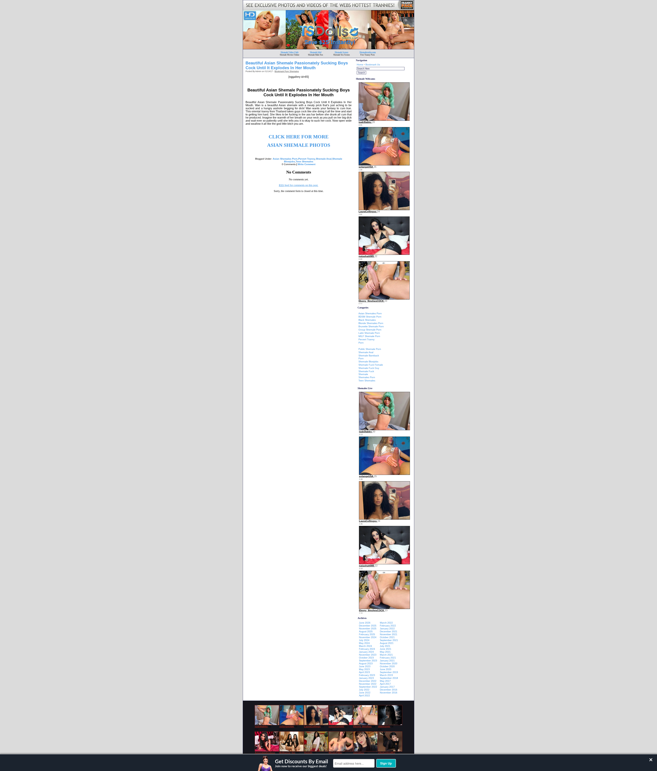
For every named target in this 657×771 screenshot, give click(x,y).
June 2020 (385, 669)
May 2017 (385, 681)
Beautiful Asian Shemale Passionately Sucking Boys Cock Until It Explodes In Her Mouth (297, 65)
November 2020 (388, 663)
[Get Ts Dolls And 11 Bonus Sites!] (328, 48)
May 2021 (385, 651)
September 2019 (389, 672)
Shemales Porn (366, 377)
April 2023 (364, 672)
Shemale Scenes (341, 52)
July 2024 (364, 640)
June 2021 (385, 649)
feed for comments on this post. (298, 185)
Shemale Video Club (290, 52)
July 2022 (364, 689)
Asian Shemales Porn (285, 158)
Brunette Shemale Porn (371, 326)
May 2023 (364, 669)
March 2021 (386, 654)
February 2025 (367, 634)
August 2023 (366, 663)
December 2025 (367, 625)
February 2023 (367, 675)
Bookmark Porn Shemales (287, 71)
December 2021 (388, 631)
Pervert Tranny (306, 158)
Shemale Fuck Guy (368, 368)
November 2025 (367, 628)
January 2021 (387, 660)
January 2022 (387, 628)
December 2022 (367, 681)
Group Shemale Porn (369, 329)
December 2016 (388, 689)
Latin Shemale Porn (369, 333)
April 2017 (385, 683)
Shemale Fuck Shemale (366, 373)
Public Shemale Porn (369, 349)
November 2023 (367, 654)
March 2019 (386, 675)
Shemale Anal (324, 158)
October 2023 (366, 657)
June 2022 (364, 692)
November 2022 (367, 683)
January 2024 (366, 651)
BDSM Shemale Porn (369, 316)
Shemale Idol (315, 52)
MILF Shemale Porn (369, 336)
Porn (361, 342)
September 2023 (368, 660)
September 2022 (368, 686)
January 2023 (366, 678)
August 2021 (387, 643)
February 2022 (388, 625)
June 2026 (364, 622)
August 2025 (366, 631)
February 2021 (388, 657)
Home (360, 64)
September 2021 (389, 640)
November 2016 (388, 692)
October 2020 (387, 666)
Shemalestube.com (367, 52)
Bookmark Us (372, 64)
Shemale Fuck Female (370, 364)
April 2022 (364, 695)
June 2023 (364, 666)
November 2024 (367, 637)
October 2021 (387, 637)
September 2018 (389, 678)
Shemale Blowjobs (368, 361)
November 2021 (388, 634)
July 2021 (385, 646)
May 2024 (364, 643)
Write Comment (306, 164)
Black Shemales (367, 320)
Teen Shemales (304, 161)
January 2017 (387, 686)
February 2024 (367, 649)
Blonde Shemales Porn (370, 323)
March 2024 (365, 646)
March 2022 (386, 622)
